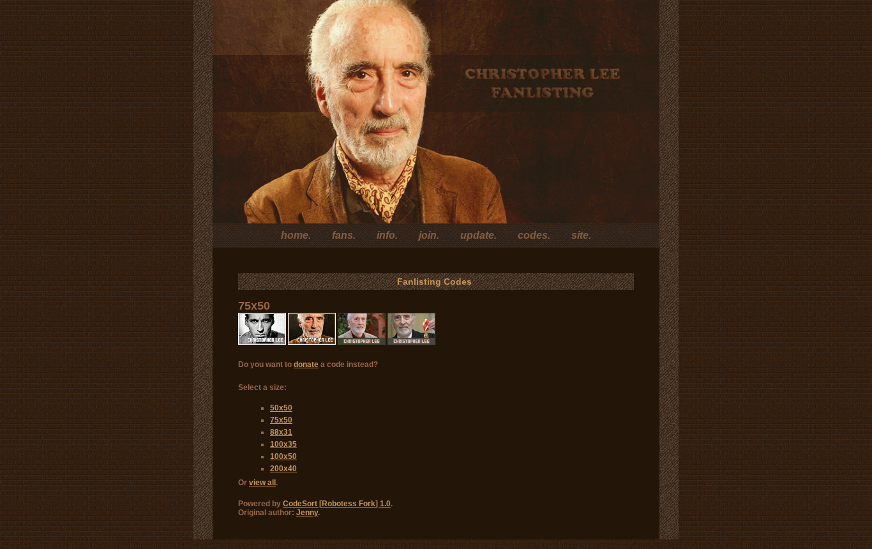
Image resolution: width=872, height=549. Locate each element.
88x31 (281, 432)
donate (306, 364)
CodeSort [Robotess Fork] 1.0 (337, 503)
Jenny (307, 512)
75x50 (281, 420)
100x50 (283, 456)
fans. (344, 235)
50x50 (281, 407)
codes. (534, 235)
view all (262, 482)
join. (429, 235)
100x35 (283, 444)
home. (296, 235)
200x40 (283, 468)
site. (581, 235)
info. (387, 235)
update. (478, 235)
